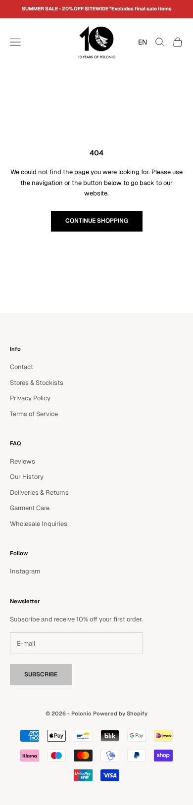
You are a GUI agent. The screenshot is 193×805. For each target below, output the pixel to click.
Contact (21, 367)
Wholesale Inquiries (38, 524)
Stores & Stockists (36, 383)
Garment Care (29, 508)
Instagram (25, 571)
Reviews (22, 461)
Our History (27, 477)
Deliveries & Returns (39, 492)
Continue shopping (96, 221)
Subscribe (40, 674)
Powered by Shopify (120, 713)
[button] (140, 42)
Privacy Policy (30, 398)
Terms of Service (34, 414)
